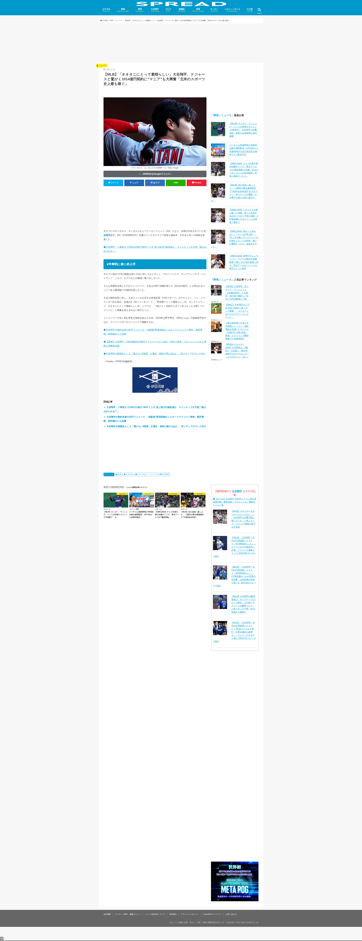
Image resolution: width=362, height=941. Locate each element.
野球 (140, 10)
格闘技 (182, 10)
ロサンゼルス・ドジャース (147, 474)
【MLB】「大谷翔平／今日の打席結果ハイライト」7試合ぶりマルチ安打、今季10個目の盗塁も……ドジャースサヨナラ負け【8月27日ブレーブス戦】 (234, 632)
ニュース (109, 474)
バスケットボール (232, 10)
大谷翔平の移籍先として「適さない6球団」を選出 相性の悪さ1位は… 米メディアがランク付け (156, 426)
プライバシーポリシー (190, 914)
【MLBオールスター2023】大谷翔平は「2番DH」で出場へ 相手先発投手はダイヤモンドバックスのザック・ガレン (237, 350)
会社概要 (107, 914)
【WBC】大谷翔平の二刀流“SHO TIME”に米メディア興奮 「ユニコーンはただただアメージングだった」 (237, 311)
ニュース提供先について (155, 914)
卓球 (198, 10)
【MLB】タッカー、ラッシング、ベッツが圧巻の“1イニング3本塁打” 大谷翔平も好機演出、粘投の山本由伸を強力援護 (243, 129)
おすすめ (106, 10)
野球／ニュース (222, 115)
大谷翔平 (155, 10)
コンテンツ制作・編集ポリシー (128, 914)
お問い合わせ (231, 914)
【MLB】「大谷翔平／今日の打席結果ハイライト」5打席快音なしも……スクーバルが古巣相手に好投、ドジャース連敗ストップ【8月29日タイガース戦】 (234, 546)
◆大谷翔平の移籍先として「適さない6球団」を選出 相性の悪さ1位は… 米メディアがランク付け (155, 353)
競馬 (123, 10)
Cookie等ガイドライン (212, 914)
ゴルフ (168, 10)
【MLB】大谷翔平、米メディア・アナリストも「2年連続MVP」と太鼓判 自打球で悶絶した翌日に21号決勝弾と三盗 (237, 292)
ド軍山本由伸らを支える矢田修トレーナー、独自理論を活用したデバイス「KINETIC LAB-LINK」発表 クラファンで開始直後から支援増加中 (237, 331)
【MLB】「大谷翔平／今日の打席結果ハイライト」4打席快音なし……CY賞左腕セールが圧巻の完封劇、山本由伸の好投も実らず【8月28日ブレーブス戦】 (234, 576)
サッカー (214, 10)
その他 (250, 10)
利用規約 (172, 914)
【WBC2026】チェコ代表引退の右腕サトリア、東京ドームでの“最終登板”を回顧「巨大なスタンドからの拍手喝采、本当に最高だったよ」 (243, 169)
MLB (119, 474)
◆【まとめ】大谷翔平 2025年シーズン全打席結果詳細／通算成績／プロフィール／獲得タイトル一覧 (234, 502)
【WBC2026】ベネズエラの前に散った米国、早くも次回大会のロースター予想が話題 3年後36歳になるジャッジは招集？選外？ (243, 216)
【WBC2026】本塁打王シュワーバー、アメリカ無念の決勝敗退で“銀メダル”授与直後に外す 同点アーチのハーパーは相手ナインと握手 (243, 262)
